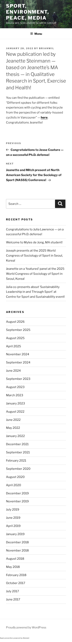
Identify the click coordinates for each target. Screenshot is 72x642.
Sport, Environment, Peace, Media (27, 12)
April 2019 (13, 526)
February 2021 (16, 460)
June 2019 (13, 518)
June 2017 (13, 599)
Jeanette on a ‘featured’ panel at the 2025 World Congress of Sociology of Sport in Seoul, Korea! (35, 274)
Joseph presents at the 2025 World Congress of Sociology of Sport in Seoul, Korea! (34, 255)
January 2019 (15, 534)
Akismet (26, 638)
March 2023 (14, 395)
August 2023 (15, 387)
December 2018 (17, 542)
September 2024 (18, 362)
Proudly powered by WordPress (26, 627)
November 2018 (17, 550)
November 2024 (17, 354)
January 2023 (15, 403)
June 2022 (13, 420)
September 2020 (18, 469)
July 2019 (12, 509)
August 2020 (15, 477)
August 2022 (15, 411)
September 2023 (18, 379)
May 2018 (13, 567)
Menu (38, 33)
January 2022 (15, 436)
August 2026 (15, 321)
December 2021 (17, 444)
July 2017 (12, 591)
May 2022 (13, 428)
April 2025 (13, 346)
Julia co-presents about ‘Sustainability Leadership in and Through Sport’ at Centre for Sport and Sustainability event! (35, 292)
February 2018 (16, 575)
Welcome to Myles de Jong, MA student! (34, 242)
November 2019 (17, 501)
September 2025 (18, 330)
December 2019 (17, 493)
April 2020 (13, 485)
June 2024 (13, 370)
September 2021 (18, 452)
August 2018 (15, 558)
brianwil (46, 48)
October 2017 (15, 583)
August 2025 (15, 338)
